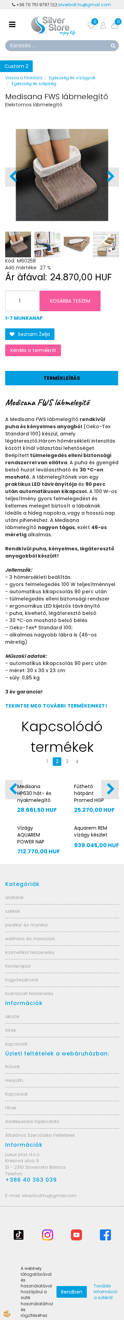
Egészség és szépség (34, 83)
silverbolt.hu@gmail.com (85, 5)
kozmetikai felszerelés (29, 952)
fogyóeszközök (21, 980)
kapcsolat (16, 1044)
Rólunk (12, 1066)
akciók (12, 1016)
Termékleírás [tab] (61, 378)
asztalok (14, 897)
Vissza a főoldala (23, 78)
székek (12, 911)
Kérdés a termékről (33, 350)
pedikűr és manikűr (26, 925)
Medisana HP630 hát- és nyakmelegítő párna (34, 796)
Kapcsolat (16, 1094)
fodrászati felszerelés (29, 993)
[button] (110, 177)
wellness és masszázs (30, 938)
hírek (10, 1030)
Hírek (10, 1108)
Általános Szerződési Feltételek (40, 1135)
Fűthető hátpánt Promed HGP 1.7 (89, 796)
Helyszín (14, 1080)
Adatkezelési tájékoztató (32, 1121)
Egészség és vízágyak (72, 78)
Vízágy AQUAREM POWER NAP (30, 835)
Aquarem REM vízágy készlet (90, 831)
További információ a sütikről (105, 1291)
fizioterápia (17, 966)
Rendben (71, 1291)
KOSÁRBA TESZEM (70, 300)
